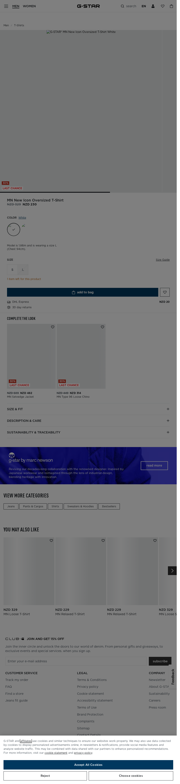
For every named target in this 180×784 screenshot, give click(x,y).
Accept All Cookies (88, 764)
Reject (45, 775)
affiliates (25, 741)
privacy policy (83, 752)
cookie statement (56, 752)
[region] (88, 760)
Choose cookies (131, 775)
